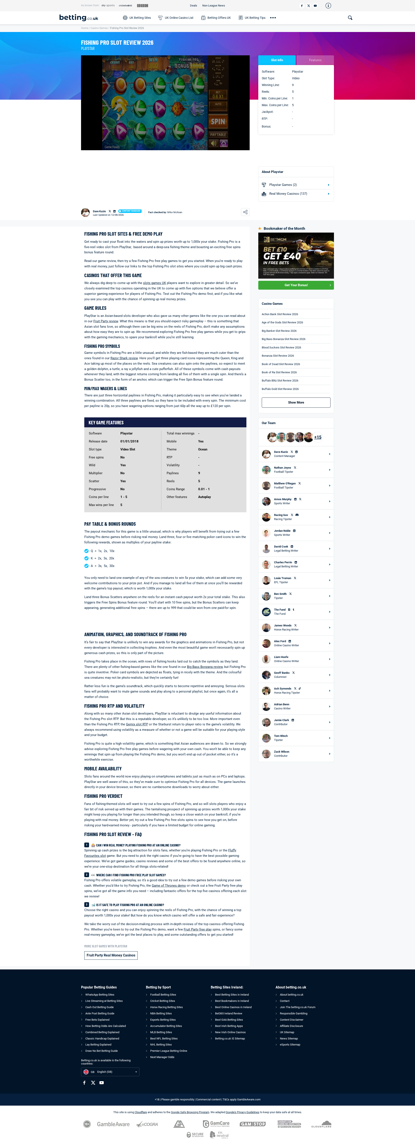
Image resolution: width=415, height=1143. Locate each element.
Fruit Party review (105, 321)
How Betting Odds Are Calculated (105, 1026)
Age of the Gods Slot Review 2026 (282, 322)
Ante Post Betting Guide (99, 1013)
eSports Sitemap (290, 1044)
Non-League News (213, 5)
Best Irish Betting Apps (229, 1026)
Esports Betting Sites (163, 1019)
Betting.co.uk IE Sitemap (230, 1038)
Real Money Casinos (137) (288, 194)
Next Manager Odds (162, 1057)
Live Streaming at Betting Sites (104, 1001)
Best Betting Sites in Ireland (232, 994)
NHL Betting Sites (161, 1044)
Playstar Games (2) (283, 185)
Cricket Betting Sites (162, 1001)
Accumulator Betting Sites (166, 1026)
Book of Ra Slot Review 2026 (279, 372)
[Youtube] (315, 5)
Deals (193, 5)
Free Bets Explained (97, 1019)
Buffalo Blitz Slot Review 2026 (280, 380)
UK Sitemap (287, 1032)
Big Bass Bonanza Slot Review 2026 (283, 339)
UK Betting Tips (255, 17)
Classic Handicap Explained (102, 1038)
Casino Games (99, 28)
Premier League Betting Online (168, 1050)
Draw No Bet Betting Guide (101, 1050)
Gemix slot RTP (137, 724)
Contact (284, 1001)
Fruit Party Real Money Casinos (111, 955)
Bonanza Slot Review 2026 (278, 355)
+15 (317, 437)
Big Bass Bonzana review (205, 667)
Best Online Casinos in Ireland (233, 1007)
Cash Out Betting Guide (99, 1007)
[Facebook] (302, 5)
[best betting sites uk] (89, 17)
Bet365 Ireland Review (228, 1013)
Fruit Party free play (198, 929)
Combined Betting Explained (102, 1032)
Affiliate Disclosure (291, 1026)
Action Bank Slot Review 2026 (280, 314)
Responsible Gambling (293, 1013)
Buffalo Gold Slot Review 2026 (280, 389)
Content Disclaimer (291, 1019)
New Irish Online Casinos (230, 1032)
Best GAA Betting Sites (229, 1019)
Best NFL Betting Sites (164, 1038)
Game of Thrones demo (169, 886)
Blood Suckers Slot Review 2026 (281, 347)
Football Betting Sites (163, 994)
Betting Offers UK (219, 17)
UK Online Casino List (179, 17)
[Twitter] (308, 5)
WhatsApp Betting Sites (99, 994)
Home (84, 28)
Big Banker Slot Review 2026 (279, 330)
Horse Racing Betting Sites (166, 1007)
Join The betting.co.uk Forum (297, 1007)
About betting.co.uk (291, 994)
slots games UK (154, 283)
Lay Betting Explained (98, 1044)
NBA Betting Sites (161, 1013)
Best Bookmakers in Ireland (232, 1001)
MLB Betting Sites (161, 1032)
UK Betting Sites (140, 17)
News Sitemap (289, 1038)
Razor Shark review (124, 358)
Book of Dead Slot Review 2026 (281, 364)
